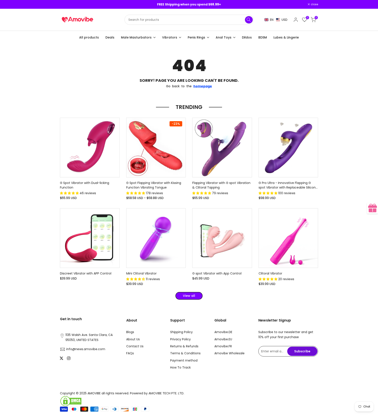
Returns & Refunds (184, 346)
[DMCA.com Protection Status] (123, 401)
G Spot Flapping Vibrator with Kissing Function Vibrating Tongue (153, 185)
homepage (202, 86)
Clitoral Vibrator (270, 273)
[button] (276, 20)
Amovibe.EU (223, 339)
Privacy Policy (180, 339)
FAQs (130, 353)
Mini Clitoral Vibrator (141, 273)
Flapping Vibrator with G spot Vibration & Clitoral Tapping (221, 185)
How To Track (180, 367)
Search (249, 20)
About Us (133, 339)
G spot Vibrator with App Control (217, 273)
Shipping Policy (181, 332)
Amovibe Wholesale (229, 353)
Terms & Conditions (185, 353)
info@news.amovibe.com (85, 349)
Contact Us (135, 346)
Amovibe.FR (223, 346)
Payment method (184, 360)
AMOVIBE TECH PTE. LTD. (166, 393)
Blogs (130, 332)
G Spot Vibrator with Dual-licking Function (84, 185)
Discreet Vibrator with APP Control (85, 273)
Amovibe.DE (223, 332)
